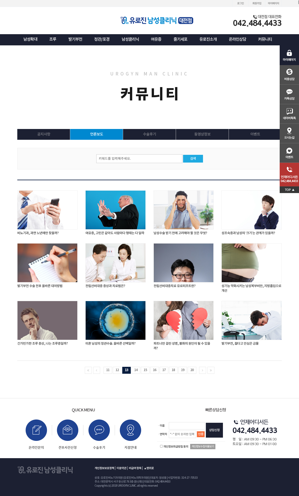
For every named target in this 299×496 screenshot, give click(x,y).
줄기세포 (180, 39)
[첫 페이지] (88, 370)
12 (117, 370)
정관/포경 (101, 39)
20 (192, 370)
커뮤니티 (265, 39)
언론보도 (96, 134)
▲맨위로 (149, 468)
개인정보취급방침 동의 (175, 446)
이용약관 (121, 468)
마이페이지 (273, 3)
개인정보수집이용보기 (203, 446)
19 (182, 370)
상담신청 (214, 430)
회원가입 (256, 3)
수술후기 (149, 134)
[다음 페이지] (202, 370)
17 (164, 370)
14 (135, 370)
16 (154, 370)
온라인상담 (237, 39)
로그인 (240, 3)
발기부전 (75, 39)
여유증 (156, 39)
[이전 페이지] (96, 370)
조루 (52, 39)
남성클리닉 (130, 39)
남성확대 (30, 39)
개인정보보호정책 (104, 468)
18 (173, 370)
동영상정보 (202, 134)
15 (145, 370)
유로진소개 (208, 39)
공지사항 (43, 134)
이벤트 (255, 134)
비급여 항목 (135, 468)
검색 (193, 159)
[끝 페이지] (210, 370)
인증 (200, 434)
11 (107, 370)
